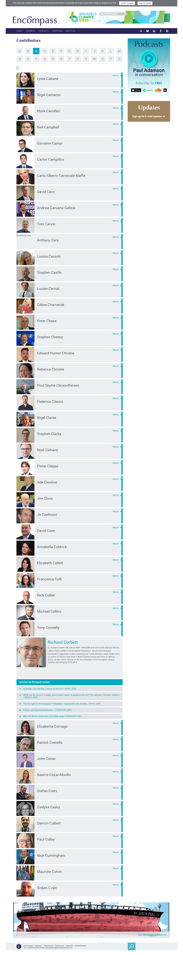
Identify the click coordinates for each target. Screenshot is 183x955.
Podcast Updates (80, 946)
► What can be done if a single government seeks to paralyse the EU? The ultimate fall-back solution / (69, 696)
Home (19, 31)
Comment (30, 31)
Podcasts (44, 31)
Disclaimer (38, 946)
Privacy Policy (48, 946)
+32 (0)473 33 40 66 (32, 948)
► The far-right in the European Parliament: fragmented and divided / (59, 703)
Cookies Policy (59, 946)
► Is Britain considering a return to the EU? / (47, 688)
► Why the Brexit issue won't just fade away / (50, 716)
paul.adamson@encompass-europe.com (58, 948)
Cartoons (57, 31)
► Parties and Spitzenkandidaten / (45, 709)
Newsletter (69, 946)
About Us (70, 31)
